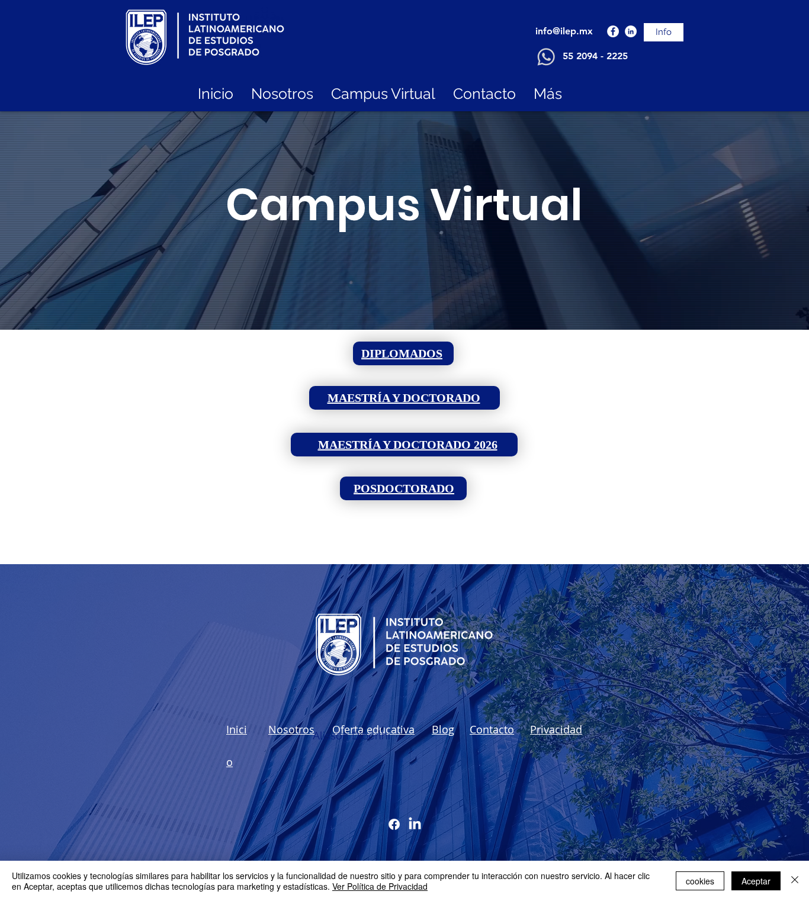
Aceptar (756, 881)
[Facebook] (613, 31)
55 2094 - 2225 (595, 56)
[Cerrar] (795, 881)
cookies (700, 881)
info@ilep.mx (564, 31)
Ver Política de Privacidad (380, 886)
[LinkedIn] (631, 31)
